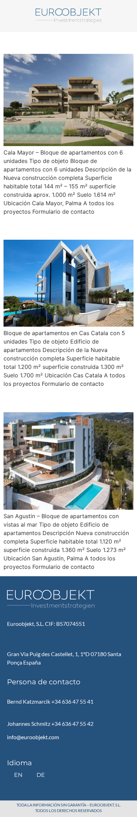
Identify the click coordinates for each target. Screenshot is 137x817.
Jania (18, 41)
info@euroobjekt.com (33, 737)
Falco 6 (23, 227)
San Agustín (38, 400)
